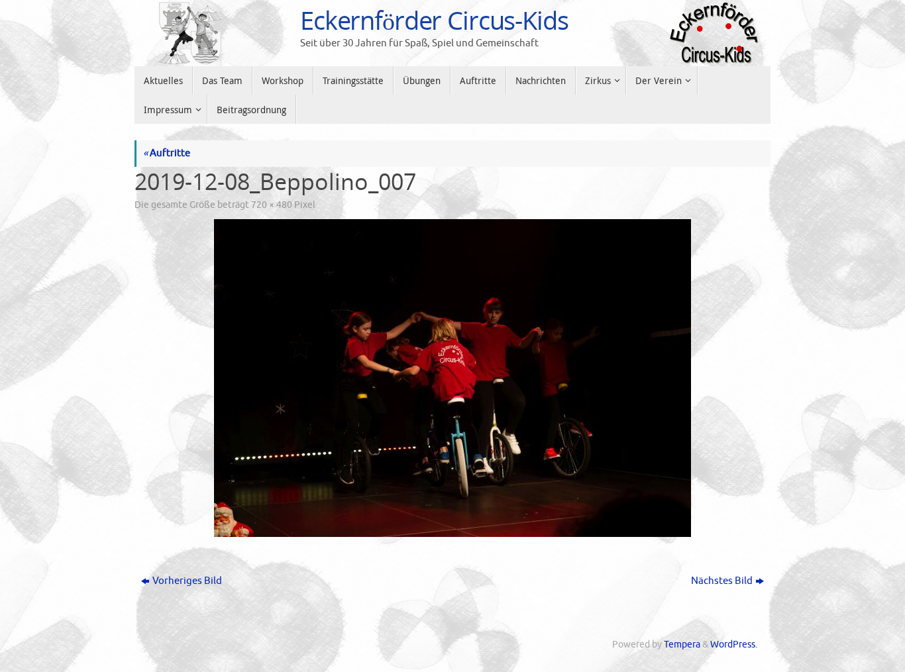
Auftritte (166, 153)
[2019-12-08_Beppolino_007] (452, 378)
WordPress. (733, 644)
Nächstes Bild (722, 581)
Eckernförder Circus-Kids (434, 20)
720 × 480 (271, 205)
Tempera (682, 644)
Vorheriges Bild (187, 581)
